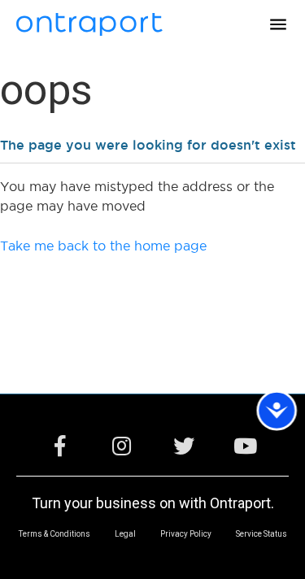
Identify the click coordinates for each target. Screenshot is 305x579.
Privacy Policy (185, 534)
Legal (125, 534)
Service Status (261, 534)
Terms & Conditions (54, 534)
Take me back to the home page (103, 245)
